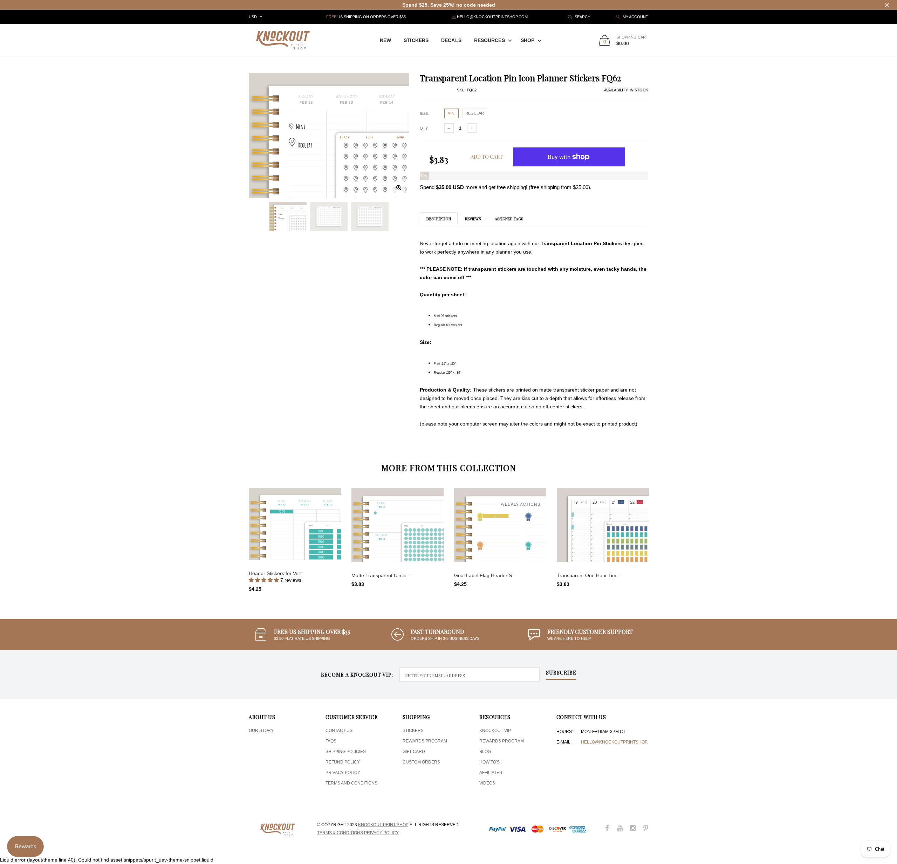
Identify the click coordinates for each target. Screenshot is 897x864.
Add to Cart (487, 156)
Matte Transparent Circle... (381, 575)
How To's (489, 762)
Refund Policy (343, 762)
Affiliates (490, 772)
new (385, 40)
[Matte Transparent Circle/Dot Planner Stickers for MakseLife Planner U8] (397, 525)
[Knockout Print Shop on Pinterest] (645, 829)
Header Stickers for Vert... (277, 573)
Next (663, 537)
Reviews (473, 218)
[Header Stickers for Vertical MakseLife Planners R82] (295, 524)
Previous (233, 537)
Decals (451, 40)
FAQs (331, 741)
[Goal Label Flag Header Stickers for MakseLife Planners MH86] (500, 525)
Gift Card (414, 751)
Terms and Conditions (351, 783)
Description (438, 218)
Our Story (261, 730)
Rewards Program (425, 741)
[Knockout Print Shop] (283, 40)
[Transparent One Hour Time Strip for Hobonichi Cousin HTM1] (603, 525)
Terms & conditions (340, 832)
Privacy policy (381, 832)
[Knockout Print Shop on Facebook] (607, 829)
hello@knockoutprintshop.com (619, 742)
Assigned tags (509, 218)
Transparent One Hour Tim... (589, 575)
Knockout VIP (495, 730)
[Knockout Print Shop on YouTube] (619, 829)
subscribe (561, 673)
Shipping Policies (346, 751)
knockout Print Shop (383, 824)
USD (253, 17)
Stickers (416, 40)
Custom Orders (421, 762)
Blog (485, 751)
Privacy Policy (343, 772)
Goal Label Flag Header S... (485, 575)
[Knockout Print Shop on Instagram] (632, 829)
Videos (487, 783)
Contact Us (339, 730)
